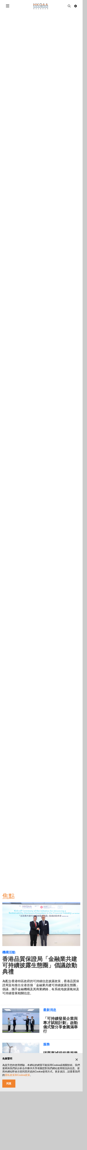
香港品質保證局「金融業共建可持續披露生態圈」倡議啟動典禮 (39, 965)
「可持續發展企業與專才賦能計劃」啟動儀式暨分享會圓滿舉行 (60, 1024)
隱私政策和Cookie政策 (17, 1075)
